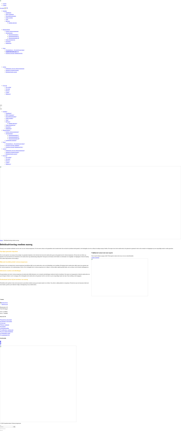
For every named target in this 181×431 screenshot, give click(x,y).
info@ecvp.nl (5, 304)
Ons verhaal (8, 87)
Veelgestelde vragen (5, 333)
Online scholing (9, 17)
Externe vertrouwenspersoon (12, 31)
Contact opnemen (95, 257)
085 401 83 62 (4, 302)
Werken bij (8, 94)
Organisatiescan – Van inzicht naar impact (15, 50)
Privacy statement (5, 324)
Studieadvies (8, 43)
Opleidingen (8, 12)
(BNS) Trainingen (10, 14)
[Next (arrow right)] (2, 430)
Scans (4, 48)
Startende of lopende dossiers (12, 70)
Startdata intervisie (12, 22)
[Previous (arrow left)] (0, 430)
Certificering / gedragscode (7, 330)
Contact (4, 5)
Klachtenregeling (5, 328)
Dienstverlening (6, 29)
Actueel (4, 3)
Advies (4, 67)
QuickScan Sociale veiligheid (12, 51)
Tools (7, 19)
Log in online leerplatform (7, 331)
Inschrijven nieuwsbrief (6, 319)
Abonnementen (9, 33)
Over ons (5, 85)
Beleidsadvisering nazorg (11, 72)
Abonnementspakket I (13, 34)
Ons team (8, 89)
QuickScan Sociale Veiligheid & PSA (14, 53)
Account (2, 8)
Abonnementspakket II (13, 36)
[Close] (1, 109)
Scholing (5, 11)
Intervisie (8, 21)
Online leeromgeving (10, 39)
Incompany (8, 41)
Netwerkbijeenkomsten (11, 16)
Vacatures (3, 326)
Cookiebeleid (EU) (5, 335)
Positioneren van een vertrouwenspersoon (15, 68)
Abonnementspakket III (13, 38)
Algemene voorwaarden (6, 321)
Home (1, 240)
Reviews (8, 90)
